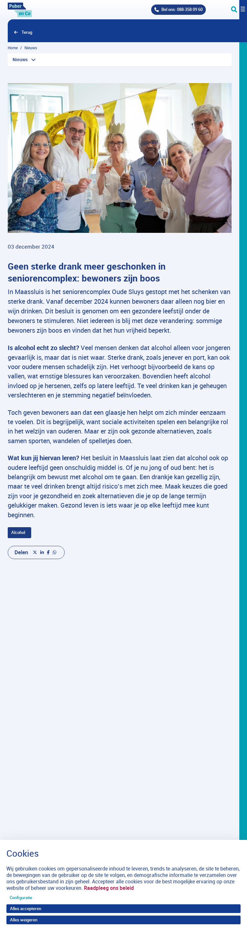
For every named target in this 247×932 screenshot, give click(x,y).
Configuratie (21, 897)
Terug (27, 32)
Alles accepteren (25, 908)
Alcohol (18, 532)
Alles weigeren (23, 920)
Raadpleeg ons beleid (109, 887)
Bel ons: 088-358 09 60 (182, 9)
